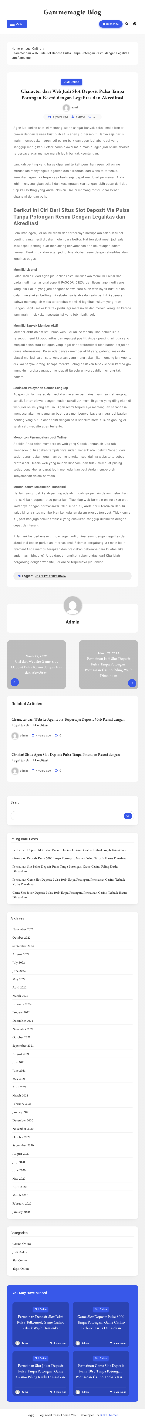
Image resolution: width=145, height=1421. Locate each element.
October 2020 (21, 1137)
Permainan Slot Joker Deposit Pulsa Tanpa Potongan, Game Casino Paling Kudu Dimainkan (40, 1371)
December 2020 (22, 1120)
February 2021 (21, 1104)
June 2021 (19, 1070)
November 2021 (22, 1029)
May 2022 (18, 979)
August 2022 (20, 954)
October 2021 (21, 1037)
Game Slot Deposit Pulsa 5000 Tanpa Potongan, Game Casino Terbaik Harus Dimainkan (70, 858)
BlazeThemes (109, 1415)
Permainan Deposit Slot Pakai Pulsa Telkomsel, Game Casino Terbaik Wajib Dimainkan (69, 850)
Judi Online (71, 82)
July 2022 (18, 962)
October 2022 (21, 937)
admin (75, 107)
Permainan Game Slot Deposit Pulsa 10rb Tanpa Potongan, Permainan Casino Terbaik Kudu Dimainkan (101, 1374)
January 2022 (21, 1012)
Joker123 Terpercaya (50, 576)
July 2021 (18, 1062)
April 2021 (19, 1087)
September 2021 (23, 1045)
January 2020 (21, 1212)
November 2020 (22, 1129)
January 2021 (21, 1112)
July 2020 (18, 1162)
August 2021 (20, 1054)
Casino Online (21, 1244)
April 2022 (19, 987)
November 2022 (22, 929)
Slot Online (19, 1260)
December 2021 (22, 1020)
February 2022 (21, 1004)
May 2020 (18, 1178)
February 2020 (21, 1203)
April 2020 (19, 1187)
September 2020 (23, 1145)
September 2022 (23, 946)
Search (16, 802)
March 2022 (20, 996)
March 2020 (20, 1195)
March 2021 (20, 1095)
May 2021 (18, 1079)
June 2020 (19, 1170)
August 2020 (20, 1153)
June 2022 (19, 971)
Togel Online (20, 1268)
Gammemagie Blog (72, 11)
